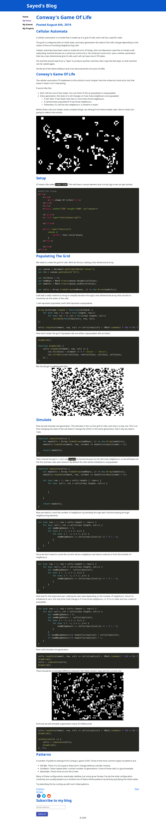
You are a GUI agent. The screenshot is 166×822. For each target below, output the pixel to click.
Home (25, 16)
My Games (28, 24)
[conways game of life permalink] (35, 74)
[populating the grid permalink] (35, 256)
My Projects (28, 28)
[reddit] (49, 795)
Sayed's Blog (42, 5)
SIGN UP (42, 814)
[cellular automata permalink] (35, 31)
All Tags (39, 792)
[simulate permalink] (35, 420)
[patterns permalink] (35, 754)
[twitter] (43, 795)
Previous (40, 789)
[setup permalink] (35, 178)
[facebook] (38, 795)
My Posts (27, 20)
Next (137, 789)
